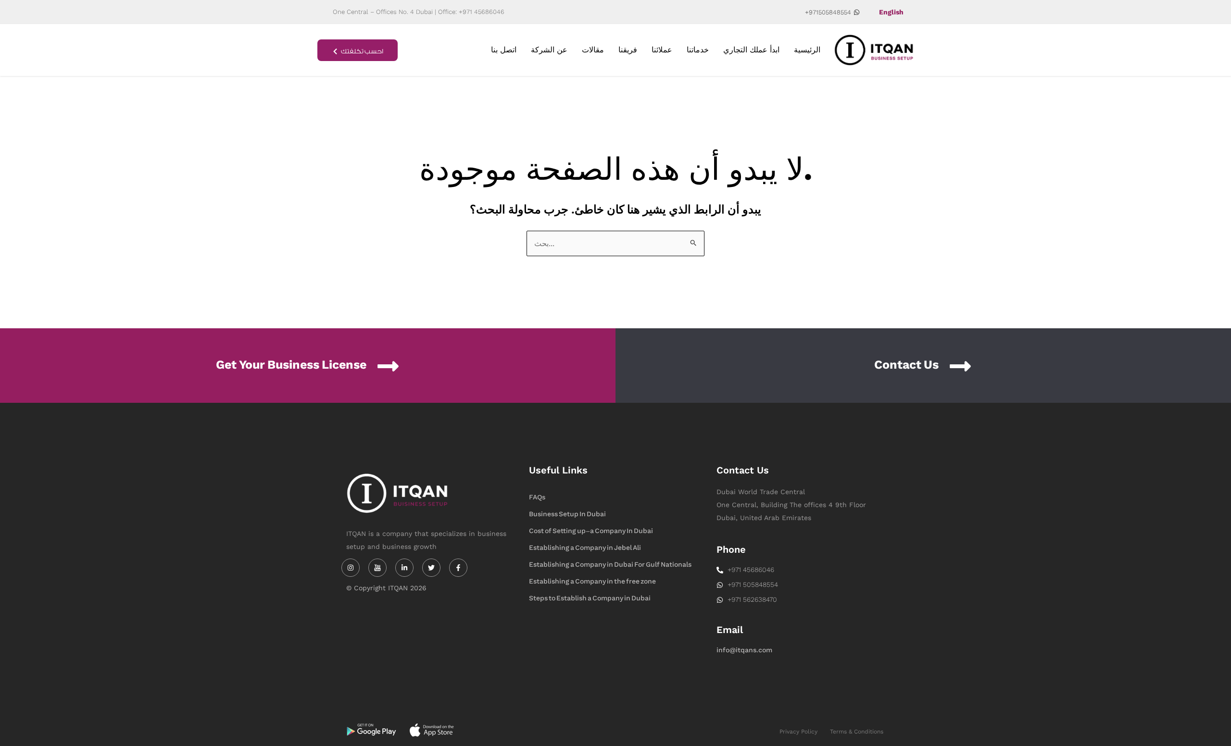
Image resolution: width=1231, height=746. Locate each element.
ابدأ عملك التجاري (751, 49)
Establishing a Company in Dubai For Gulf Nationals (610, 564)
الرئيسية (807, 49)
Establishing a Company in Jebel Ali (585, 547)
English (891, 12)
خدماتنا (698, 49)
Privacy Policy (798, 731)
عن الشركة (549, 49)
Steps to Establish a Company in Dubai (590, 598)
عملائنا (662, 49)
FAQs (537, 497)
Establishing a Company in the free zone (592, 581)
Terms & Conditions (856, 731)
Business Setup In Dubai (567, 514)
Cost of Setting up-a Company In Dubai (591, 531)
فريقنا (627, 49)
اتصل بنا (503, 49)
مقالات (593, 49)
